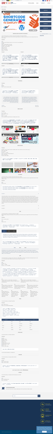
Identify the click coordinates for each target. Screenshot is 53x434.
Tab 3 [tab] (25, 247)
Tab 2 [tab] (20, 247)
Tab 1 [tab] (15, 247)
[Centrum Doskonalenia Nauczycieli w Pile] (9, 3)
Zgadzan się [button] (44, 431)
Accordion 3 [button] (3, 208)
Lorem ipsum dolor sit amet (10, 387)
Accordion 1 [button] (3, 193)
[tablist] (20, 231)
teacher (42, 35)
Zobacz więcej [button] (49, 429)
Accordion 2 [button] (3, 205)
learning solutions (45, 33)
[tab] (20, 193)
